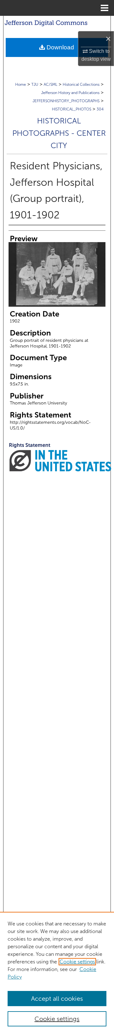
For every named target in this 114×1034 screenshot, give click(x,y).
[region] (57, 973)
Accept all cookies (57, 998)
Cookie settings (77, 961)
